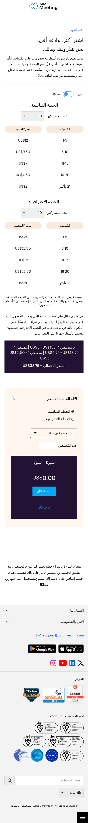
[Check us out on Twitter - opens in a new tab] (81, 663)
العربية (73, 792)
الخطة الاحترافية (58, 419)
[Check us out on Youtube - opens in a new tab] (63, 663)
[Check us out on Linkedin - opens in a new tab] (72, 663)
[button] (68, 94)
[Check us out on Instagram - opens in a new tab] (53, 663)
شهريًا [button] (80, 94)
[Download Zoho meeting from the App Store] (71, 648)
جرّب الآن (44, 507)
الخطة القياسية (59, 411)
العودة (73, 30)
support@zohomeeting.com (63, 635)
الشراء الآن (44, 491)
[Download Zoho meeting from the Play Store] (42, 648)
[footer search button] (9, 780)
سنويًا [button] (57, 94)
